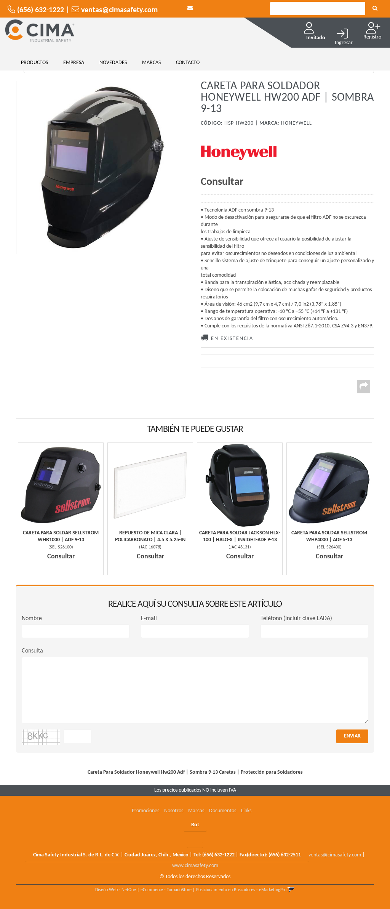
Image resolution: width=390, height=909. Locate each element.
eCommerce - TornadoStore (166, 890)
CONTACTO (188, 63)
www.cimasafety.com (195, 866)
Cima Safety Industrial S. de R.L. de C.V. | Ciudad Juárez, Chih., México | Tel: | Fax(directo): (167, 855)
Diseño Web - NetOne (115, 890)
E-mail (149, 619)
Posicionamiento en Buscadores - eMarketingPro (241, 890)
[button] (190, 8)
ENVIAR (352, 736)
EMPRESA (73, 63)
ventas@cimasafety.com (334, 855)
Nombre (32, 619)
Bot (195, 825)
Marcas (196, 811)
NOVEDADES (113, 63)
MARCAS (151, 63)
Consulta (32, 651)
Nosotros (173, 811)
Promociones (145, 811)
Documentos (222, 811)
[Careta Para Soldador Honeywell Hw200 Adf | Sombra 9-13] (102, 167)
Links (246, 811)
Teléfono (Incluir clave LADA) (296, 619)
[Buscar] (375, 9)
